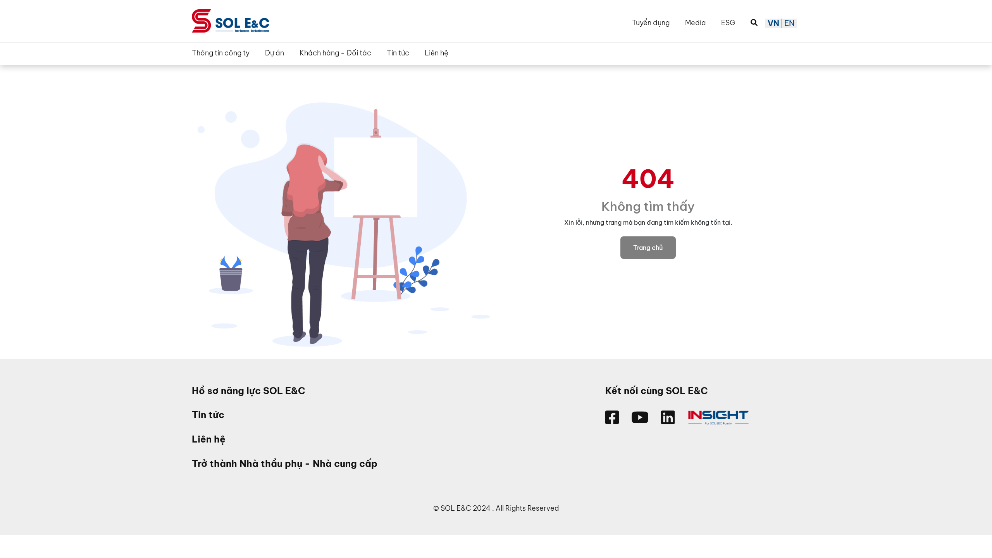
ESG (728, 23)
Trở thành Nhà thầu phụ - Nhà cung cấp (284, 463)
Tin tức (398, 53)
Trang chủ (648, 247)
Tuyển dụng (651, 23)
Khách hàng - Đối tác (335, 53)
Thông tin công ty (221, 53)
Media (695, 23)
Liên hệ (436, 53)
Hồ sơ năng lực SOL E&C (248, 391)
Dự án (274, 53)
